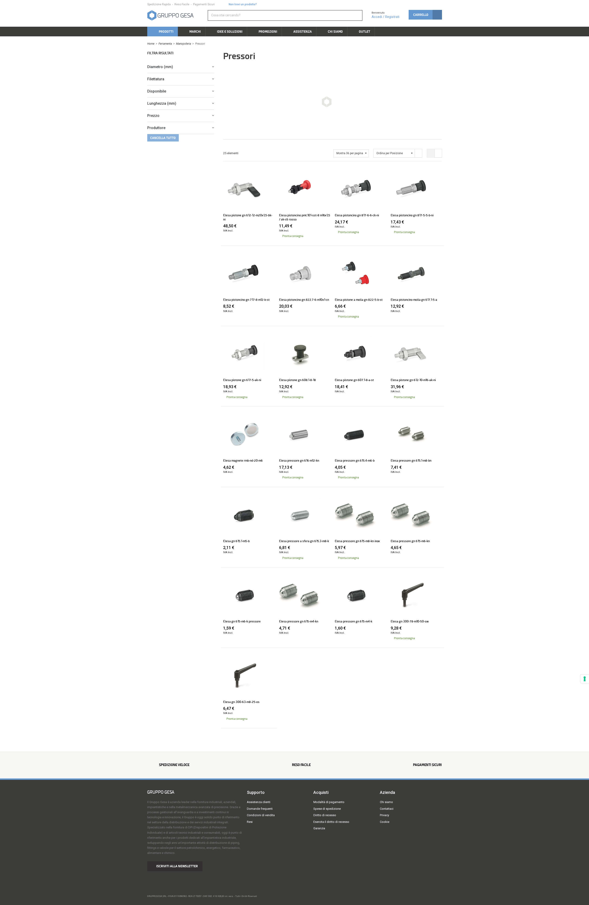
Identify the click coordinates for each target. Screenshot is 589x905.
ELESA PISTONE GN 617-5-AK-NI (242, 380)
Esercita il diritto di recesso (331, 822)
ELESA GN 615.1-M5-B (236, 541)
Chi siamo (386, 802)
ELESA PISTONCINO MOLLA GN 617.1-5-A (414, 299)
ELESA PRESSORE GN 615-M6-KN (410, 541)
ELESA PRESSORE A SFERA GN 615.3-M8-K (304, 541)
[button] (425, 15)
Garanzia (319, 828)
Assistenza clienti (258, 802)
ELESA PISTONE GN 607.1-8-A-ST (354, 380)
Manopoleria (183, 43)
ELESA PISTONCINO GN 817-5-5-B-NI (412, 215)
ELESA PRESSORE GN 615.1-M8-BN (411, 460)
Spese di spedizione (327, 808)
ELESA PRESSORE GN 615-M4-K (353, 621)
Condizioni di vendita (261, 815)
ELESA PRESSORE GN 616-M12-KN (299, 460)
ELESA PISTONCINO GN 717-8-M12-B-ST (246, 299)
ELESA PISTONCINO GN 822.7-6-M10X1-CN (304, 299)
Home (150, 43)
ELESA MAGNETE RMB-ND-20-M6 (243, 460)
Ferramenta (165, 43)
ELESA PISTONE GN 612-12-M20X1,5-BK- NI (247, 217)
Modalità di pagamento (328, 802)
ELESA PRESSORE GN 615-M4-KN (298, 621)
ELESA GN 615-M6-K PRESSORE (242, 621)
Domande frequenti (260, 808)
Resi (250, 822)
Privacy (384, 815)
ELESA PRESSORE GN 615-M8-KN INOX (357, 541)
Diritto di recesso (324, 815)
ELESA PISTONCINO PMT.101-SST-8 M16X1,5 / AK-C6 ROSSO (304, 217)
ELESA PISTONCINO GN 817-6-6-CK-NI (357, 215)
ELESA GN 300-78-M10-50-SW (410, 621)
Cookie (384, 822)
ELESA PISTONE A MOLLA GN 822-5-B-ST (359, 299)
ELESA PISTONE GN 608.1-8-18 (297, 380)
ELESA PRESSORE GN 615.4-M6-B (355, 460)
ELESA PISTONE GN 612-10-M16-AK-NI (413, 380)
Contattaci (386, 808)
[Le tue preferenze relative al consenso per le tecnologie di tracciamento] (584, 678)
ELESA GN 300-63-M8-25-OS (241, 702)
